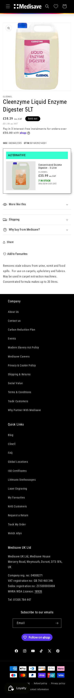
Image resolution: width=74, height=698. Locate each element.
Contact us (14, 320)
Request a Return (18, 515)
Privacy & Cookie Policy (22, 365)
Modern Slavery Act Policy (23, 347)
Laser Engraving (17, 488)
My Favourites (16, 497)
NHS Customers (17, 506)
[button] (8, 6)
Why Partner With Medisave (24, 410)
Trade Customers (18, 401)
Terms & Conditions (19, 392)
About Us (13, 311)
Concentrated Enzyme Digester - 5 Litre (50, 166)
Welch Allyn (15, 533)
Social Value (15, 383)
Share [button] (10, 242)
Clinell (11, 443)
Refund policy (40, 683)
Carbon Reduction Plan (21, 329)
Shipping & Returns (19, 374)
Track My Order (17, 524)
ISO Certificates (17, 470)
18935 (38, 591)
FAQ (10, 452)
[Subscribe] (56, 623)
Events (12, 338)
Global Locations (18, 461)
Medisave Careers (19, 356)
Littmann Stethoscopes (22, 479)
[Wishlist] (56, 6)
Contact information (39, 689)
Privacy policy (58, 683)
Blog (10, 435)
